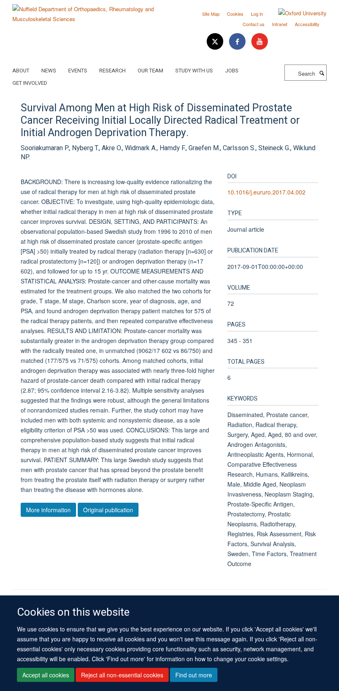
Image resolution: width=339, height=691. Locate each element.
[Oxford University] (296, 13)
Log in (257, 13)
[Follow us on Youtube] (259, 42)
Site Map (211, 13)
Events (77, 70)
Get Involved (29, 83)
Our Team (150, 70)
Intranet (279, 24)
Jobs (232, 70)
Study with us (194, 70)
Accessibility (307, 24)
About (20, 70)
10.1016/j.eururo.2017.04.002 (266, 192)
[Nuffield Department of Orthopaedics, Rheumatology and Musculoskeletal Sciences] (87, 11)
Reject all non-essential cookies (122, 675)
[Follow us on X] (216, 42)
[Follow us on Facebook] (238, 42)
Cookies (235, 13)
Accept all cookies (45, 675)
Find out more (193, 675)
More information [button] (48, 510)
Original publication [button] (108, 510)
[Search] (321, 72)
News (48, 70)
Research (112, 70)
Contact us (254, 24)
